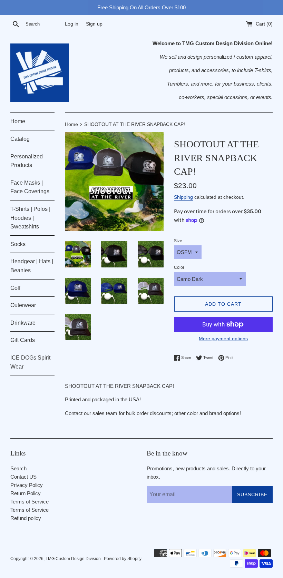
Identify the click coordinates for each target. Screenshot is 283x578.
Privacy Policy (26, 485)
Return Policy (25, 493)
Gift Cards (22, 340)
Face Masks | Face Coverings (29, 187)
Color (179, 267)
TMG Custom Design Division (74, 558)
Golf (15, 288)
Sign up (94, 24)
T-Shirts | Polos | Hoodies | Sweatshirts (30, 217)
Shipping (183, 197)
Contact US (23, 477)
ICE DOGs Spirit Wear (30, 362)
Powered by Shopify (123, 558)
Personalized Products (26, 161)
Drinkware (23, 323)
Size (178, 240)
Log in (71, 24)
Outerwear (23, 305)
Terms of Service (29, 501)
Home (17, 121)
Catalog (20, 139)
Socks (18, 244)
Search (18, 468)
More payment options (223, 338)
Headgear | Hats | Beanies (31, 265)
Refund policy (25, 518)
